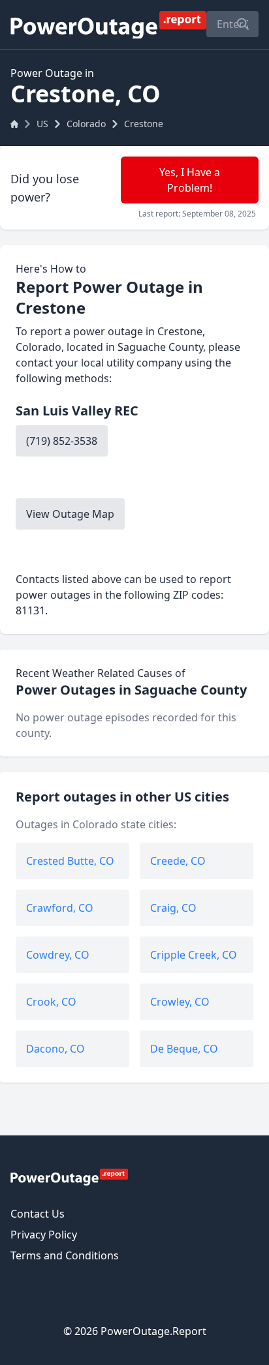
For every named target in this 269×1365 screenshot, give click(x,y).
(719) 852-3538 (61, 441)
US (42, 123)
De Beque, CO (184, 1049)
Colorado (86, 123)
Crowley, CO (180, 1002)
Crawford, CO (59, 908)
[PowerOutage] (69, 1176)
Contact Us (37, 1214)
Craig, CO (173, 908)
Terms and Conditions (64, 1255)
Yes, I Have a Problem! (189, 180)
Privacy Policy (43, 1234)
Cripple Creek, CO (193, 955)
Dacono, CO (55, 1049)
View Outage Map (70, 514)
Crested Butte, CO (70, 861)
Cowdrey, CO (57, 955)
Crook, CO (51, 1002)
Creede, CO (178, 861)
